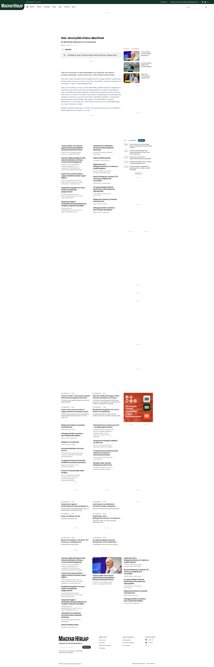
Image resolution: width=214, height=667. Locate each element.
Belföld (32, 7)
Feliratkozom (87, 647)
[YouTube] (205, 2)
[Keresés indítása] (202, 7)
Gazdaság (47, 7)
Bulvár (74, 7)
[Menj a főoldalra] (12, 5)
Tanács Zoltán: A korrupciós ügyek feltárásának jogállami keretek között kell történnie (146, 55)
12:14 (126, 151)
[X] (208, 2)
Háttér (54, 7)
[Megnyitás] (27, 7)
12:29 (126, 144)
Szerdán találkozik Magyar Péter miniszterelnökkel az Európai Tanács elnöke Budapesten (146, 66)
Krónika (129, 58)
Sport (60, 7)
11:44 (126, 162)
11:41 (126, 166)
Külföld (39, 7)
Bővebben (138, 173)
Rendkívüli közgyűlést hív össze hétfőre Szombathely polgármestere (140, 162)
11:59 (126, 157)
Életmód (67, 7)
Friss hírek (31, 2)
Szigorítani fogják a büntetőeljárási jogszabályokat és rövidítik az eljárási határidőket (140, 168)
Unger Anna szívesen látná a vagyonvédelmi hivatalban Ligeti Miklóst (145, 77)
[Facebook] (202, 2)
